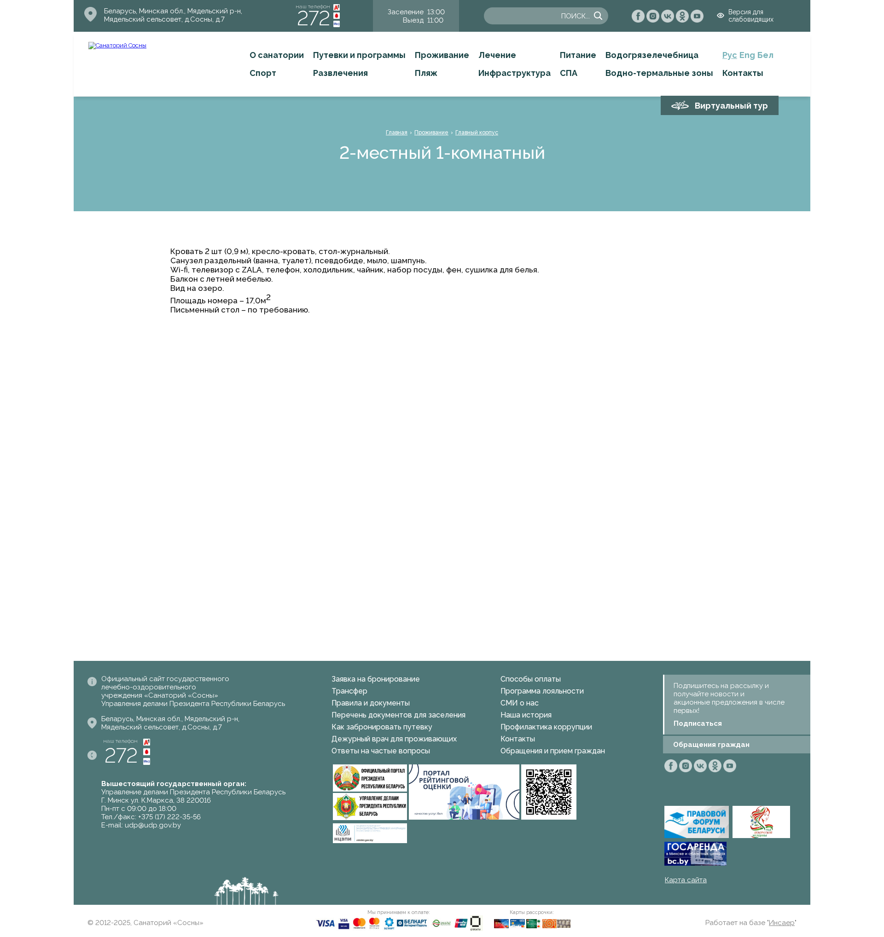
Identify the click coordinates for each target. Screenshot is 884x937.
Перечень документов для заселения (398, 715)
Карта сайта (686, 880)
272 (313, 18)
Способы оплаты (530, 679)
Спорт (263, 73)
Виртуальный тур (731, 105)
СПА (568, 73)
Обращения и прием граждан (552, 750)
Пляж (426, 73)
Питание (578, 55)
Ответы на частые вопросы (381, 750)
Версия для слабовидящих (751, 15)
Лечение (497, 55)
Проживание (442, 55)
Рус (729, 55)
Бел (765, 55)
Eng (747, 55)
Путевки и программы (359, 55)
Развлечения (340, 73)
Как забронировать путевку (382, 727)
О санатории (277, 55)
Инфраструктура (514, 73)
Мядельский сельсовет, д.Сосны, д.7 (164, 19)
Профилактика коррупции (546, 727)
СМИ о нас (519, 703)
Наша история (526, 715)
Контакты (742, 73)
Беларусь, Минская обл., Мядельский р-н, (173, 11)
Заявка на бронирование (376, 679)
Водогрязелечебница (651, 55)
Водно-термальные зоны (659, 73)
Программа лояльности (542, 691)
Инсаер (782, 923)
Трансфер (349, 691)
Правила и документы (371, 703)
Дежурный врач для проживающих (394, 739)
